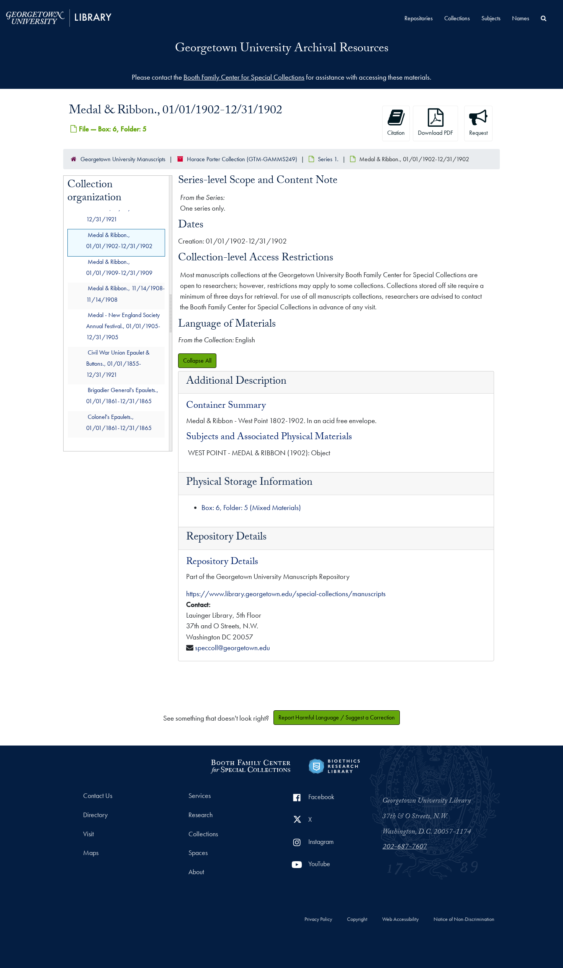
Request (478, 133)
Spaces (198, 853)
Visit (88, 834)
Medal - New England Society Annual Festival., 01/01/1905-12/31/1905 (123, 326)
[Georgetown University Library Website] (58, 17)
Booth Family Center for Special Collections (243, 77)
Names (520, 18)
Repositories (418, 18)
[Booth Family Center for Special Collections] (250, 765)
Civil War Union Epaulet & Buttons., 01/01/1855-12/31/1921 (117, 363)
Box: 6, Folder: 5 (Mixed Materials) (251, 507)
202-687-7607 (405, 847)
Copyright (357, 919)
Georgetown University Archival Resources (281, 49)
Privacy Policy (318, 919)
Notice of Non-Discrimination (464, 919)
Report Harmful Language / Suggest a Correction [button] (336, 717)
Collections (457, 18)
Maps (90, 853)
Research (200, 815)
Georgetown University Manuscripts (122, 159)
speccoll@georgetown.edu (232, 647)
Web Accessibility (400, 919)
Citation (396, 133)
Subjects (491, 18)
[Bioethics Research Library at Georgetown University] (334, 765)
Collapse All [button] (197, 360)
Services (199, 795)
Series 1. (328, 159)
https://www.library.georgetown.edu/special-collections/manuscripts (286, 593)
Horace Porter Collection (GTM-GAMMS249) (242, 159)
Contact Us (97, 795)
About (196, 872)
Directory (95, 815)
